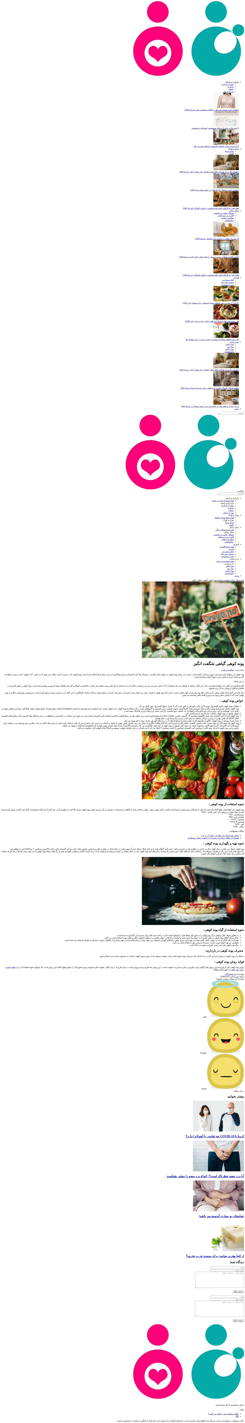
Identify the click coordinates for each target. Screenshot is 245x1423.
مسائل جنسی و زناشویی (223, 213)
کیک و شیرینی (228, 280)
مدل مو (230, 347)
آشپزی (236, 277)
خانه (242, 580)
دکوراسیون (229, 352)
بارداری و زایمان (232, 82)
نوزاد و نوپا (229, 151)
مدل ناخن (230, 344)
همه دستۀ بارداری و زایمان (222, 501)
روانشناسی (229, 220)
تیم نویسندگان (230, 974)
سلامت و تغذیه (227, 218)
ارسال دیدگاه (238, 1292)
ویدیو (237, 409)
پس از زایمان (228, 92)
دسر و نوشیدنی (227, 285)
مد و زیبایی (234, 342)
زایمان (231, 89)
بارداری (231, 87)
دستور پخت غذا (227, 282)
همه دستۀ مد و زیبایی (225, 561)
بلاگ (237, 1416)
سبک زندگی (234, 211)
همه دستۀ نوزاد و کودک (224, 518)
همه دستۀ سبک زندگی (224, 530)
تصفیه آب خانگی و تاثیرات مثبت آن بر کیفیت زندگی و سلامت (213, 838)
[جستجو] (219, 494)
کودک (231, 154)
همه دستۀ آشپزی (226, 547)
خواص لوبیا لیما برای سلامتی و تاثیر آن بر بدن (220, 835)
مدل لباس (229, 349)
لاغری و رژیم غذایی (226, 215)
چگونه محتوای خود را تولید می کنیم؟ (223, 1414)
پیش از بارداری (227, 84)
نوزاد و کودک (233, 149)
